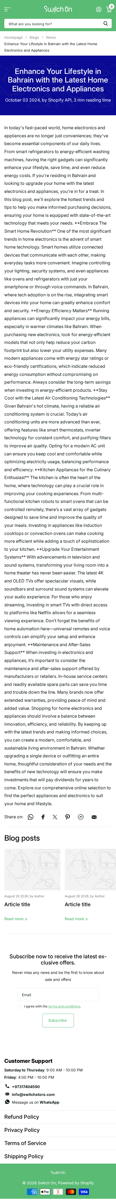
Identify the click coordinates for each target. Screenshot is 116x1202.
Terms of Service (25, 1143)
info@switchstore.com (33, 1094)
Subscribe (58, 1020)
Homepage (13, 37)
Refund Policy (21, 1117)
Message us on (35, 1102)
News (51, 37)
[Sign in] (98, 9)
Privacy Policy (22, 1130)
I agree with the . (52, 1006)
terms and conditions (64, 1006)
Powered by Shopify (76, 1183)
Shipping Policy (23, 1156)
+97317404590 (26, 1086)
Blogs (34, 37)
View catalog (7, 9)
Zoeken (106, 23)
